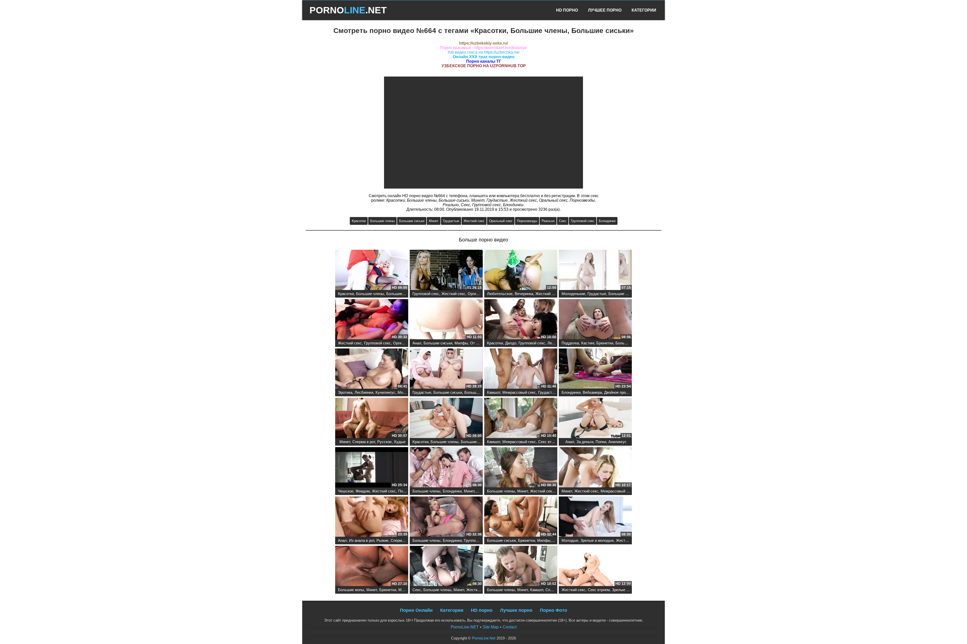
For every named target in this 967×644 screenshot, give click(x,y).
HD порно (482, 610)
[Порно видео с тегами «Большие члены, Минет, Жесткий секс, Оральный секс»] (520, 467)
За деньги (584, 442)
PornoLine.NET (465, 627)
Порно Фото (553, 610)
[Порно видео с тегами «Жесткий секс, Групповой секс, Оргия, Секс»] (371, 319)
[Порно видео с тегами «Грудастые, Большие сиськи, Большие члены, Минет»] (446, 369)
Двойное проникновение (625, 392)
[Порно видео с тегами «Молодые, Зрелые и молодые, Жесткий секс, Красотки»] (595, 517)
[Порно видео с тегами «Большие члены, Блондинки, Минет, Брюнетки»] (446, 467)
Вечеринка (524, 294)
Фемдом (363, 491)
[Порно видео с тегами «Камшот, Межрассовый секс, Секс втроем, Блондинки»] (520, 418)
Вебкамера (592, 392)
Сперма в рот (363, 442)
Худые (399, 442)
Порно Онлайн (416, 610)
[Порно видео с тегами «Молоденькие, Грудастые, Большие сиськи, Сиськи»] (595, 270)
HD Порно (567, 10)
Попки (601, 442)
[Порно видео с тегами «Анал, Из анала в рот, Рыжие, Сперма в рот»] (371, 517)
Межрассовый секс (519, 392)
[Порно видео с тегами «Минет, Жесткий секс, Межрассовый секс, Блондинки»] (595, 467)
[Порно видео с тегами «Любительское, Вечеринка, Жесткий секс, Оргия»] (520, 270)
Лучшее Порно (604, 10)
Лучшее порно (516, 610)
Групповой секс (582, 221)
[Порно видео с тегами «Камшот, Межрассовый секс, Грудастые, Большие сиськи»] (520, 369)
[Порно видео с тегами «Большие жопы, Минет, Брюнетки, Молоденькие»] (371, 566)
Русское (384, 442)
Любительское (499, 294)
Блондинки (607, 221)
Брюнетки (604, 343)
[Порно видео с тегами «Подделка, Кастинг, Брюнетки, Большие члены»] (595, 319)
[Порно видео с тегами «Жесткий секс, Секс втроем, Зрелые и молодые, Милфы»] (595, 566)
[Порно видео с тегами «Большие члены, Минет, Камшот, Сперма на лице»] (520, 566)
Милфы (461, 343)
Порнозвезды (527, 221)
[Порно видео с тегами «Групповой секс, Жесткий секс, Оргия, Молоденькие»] (446, 270)
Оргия (473, 294)
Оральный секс (500, 221)
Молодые (570, 540)
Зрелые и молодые (597, 540)
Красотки (359, 221)
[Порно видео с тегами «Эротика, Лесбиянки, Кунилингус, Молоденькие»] (371, 369)
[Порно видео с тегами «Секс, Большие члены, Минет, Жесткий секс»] (446, 566)
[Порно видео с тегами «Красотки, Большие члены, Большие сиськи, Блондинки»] (446, 418)
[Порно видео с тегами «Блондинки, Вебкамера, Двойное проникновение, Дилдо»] (595, 369)
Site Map (491, 627)
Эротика (345, 392)
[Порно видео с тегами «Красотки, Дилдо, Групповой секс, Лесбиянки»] (520, 319)
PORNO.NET (348, 10)
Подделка (570, 343)
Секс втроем (549, 442)
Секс (562, 221)
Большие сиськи (411, 221)
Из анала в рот (361, 540)
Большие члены (382, 221)
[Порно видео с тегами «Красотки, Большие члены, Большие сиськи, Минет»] (371, 270)
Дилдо (510, 343)
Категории (644, 10)
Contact (509, 627)
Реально (548, 221)
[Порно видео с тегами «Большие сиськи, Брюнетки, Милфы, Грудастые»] (520, 517)
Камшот (493, 392)
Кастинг (587, 343)
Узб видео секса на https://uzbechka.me (483, 52)
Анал (416, 343)
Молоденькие (573, 294)
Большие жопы (351, 590)
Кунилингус (385, 392)
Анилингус (617, 442)
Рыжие (382, 540)
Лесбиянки (556, 343)
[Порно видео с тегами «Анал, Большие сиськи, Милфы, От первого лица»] (446, 319)
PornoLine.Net (483, 638)
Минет (433, 221)
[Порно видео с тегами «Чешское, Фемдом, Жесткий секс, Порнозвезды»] (371, 467)
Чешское (345, 491)
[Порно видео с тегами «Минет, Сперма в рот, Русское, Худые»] (371, 418)
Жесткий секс (474, 221)
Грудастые (451, 221)
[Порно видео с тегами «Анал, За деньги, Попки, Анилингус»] (595, 418)
